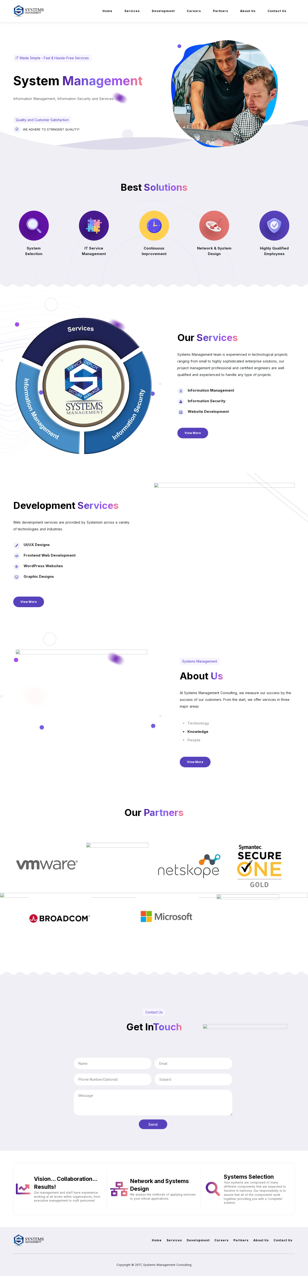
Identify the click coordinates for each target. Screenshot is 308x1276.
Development (163, 11)
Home (107, 11)
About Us (248, 11)
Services (132, 11)
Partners (220, 11)
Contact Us (277, 11)
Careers (194, 11)
